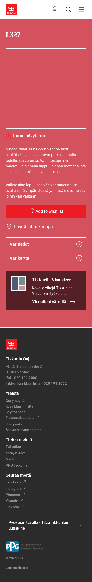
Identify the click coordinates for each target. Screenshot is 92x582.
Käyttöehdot (15, 412)
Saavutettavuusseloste (24, 430)
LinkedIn (12, 507)
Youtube (12, 501)
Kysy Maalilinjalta (19, 406)
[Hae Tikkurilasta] (68, 9)
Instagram (14, 489)
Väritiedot (19, 244)
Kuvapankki (15, 424)
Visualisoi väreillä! (49, 301)
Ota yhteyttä (15, 401)
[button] (55, 9)
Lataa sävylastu (29, 135)
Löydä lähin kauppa (33, 226)
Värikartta (19, 258)
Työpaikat (13, 447)
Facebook (13, 482)
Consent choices (17, 568)
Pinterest (13, 495)
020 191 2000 (25, 378)
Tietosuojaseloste (20, 418)
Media (10, 459)
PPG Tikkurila (16, 465)
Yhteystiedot (15, 453)
